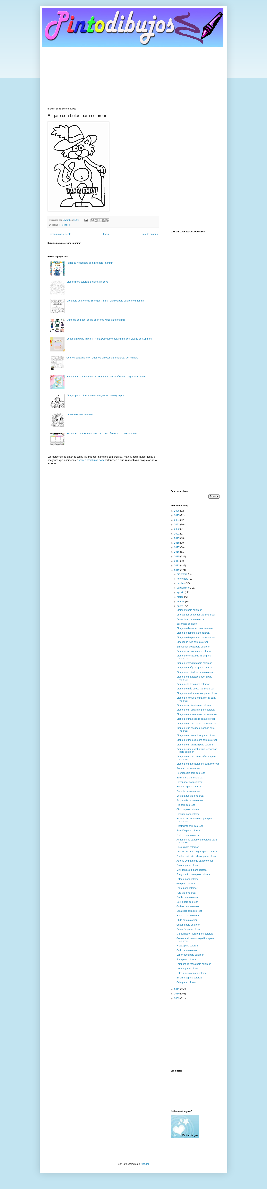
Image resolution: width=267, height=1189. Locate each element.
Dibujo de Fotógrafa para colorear (194, 667)
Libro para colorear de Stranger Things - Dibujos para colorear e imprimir (105, 300)
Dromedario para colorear (190, 619)
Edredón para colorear (189, 830)
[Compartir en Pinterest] (107, 220)
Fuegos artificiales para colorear (194, 874)
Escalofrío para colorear (189, 911)
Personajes (64, 225)
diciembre (182, 574)
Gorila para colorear (187, 902)
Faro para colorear (186, 892)
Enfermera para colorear (189, 977)
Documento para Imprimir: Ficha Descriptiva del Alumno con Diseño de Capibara (109, 338)
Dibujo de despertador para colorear (196, 637)
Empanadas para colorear (190, 795)
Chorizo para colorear (188, 809)
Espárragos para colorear (190, 954)
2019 (177, 538)
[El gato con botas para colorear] (78, 210)
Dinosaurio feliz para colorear (192, 642)
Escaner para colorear (188, 768)
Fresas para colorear (188, 945)
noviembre (183, 578)
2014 (177, 561)
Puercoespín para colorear (191, 773)
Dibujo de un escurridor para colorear (196, 735)
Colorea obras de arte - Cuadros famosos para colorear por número (102, 357)
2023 (177, 524)
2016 (177, 551)
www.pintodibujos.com (91, 460)
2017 (177, 547)
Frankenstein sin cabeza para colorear (197, 856)
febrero (181, 601)
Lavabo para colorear (188, 968)
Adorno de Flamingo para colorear (195, 860)
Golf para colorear (186, 883)
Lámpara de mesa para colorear (194, 964)
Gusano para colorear (188, 924)
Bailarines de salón (187, 624)
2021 (177, 533)
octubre (181, 583)
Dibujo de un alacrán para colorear (195, 744)
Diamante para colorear (189, 610)
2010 (177, 993)
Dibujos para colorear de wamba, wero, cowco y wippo (95, 395)
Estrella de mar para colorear (192, 973)
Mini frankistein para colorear (192, 870)
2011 (177, 989)
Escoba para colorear (188, 865)
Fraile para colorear (187, 888)
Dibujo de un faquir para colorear (194, 705)
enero (180, 606)
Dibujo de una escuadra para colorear (197, 740)
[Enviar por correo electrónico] (92, 220)
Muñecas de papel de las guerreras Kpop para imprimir (95, 319)
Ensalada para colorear (189, 786)
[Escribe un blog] (96, 220)
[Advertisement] (133, 74)
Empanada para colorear (190, 800)
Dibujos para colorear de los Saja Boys (87, 281)
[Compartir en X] (100, 220)
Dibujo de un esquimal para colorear (196, 709)
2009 (177, 998)
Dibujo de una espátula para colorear (196, 723)
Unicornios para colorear (79, 414)
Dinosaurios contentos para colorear (196, 614)
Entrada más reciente (59, 234)
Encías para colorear (188, 847)
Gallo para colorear (187, 950)
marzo (180, 597)
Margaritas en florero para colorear (195, 933)
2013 (177, 565)
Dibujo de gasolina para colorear (194, 651)
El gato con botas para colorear (193, 646)
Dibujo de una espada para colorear (196, 719)
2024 (177, 520)
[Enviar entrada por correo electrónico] (86, 220)
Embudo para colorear (188, 814)
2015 (177, 556)
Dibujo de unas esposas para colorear (197, 714)
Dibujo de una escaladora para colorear (198, 763)
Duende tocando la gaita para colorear (197, 851)
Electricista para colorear (190, 826)
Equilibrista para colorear (190, 777)
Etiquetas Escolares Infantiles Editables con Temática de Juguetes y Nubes (106, 376)
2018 (177, 543)
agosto (181, 592)
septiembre (183, 587)
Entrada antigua (149, 234)
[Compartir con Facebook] (104, 220)
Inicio (106, 234)
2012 (177, 570)
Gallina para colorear (188, 906)
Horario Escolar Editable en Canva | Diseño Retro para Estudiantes (102, 433)
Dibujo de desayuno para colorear (195, 628)
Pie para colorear (186, 805)
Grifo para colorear (186, 982)
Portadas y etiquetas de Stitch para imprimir (89, 262)
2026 (177, 511)
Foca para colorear (187, 959)
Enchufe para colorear (188, 791)
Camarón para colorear (189, 929)
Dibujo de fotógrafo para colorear (194, 663)
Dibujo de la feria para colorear (193, 684)
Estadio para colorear (188, 879)
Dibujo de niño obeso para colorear (195, 688)
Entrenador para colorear (190, 782)
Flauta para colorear (187, 897)
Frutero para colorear (188, 835)
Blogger (145, 1164)
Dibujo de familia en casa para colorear (197, 693)
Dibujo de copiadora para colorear (195, 672)
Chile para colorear (187, 920)
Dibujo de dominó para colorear (193, 632)
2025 (177, 515)
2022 (177, 529)
